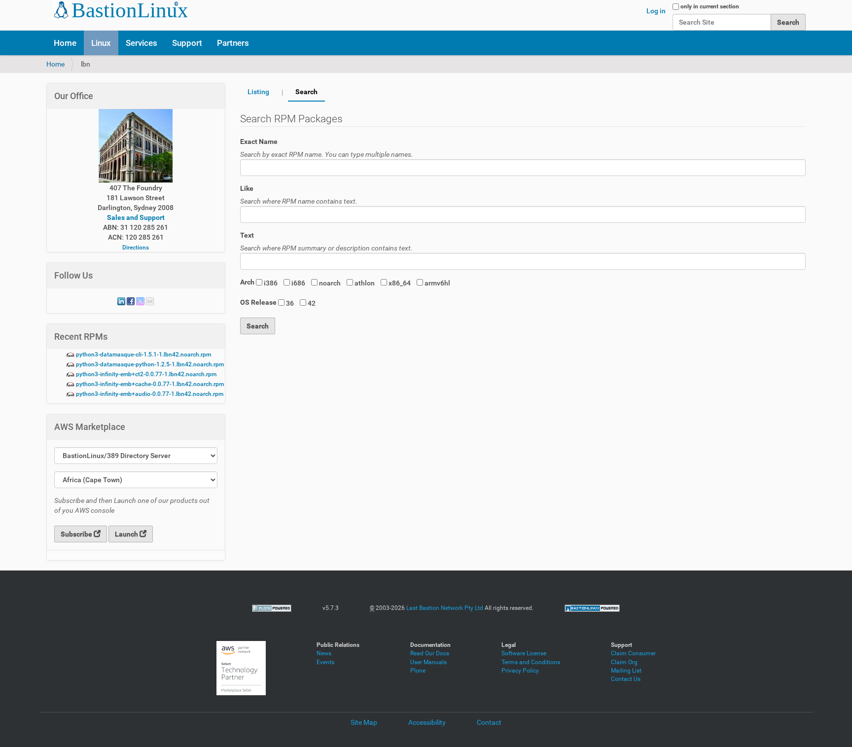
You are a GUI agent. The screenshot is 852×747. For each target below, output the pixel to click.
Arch (247, 282)
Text (247, 235)
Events (325, 662)
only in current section (709, 6)
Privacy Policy (520, 670)
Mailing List (626, 670)
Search (306, 92)
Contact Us (625, 679)
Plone (418, 670)
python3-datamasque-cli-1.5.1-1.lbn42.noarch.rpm (142, 354)
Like (246, 188)
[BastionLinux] (116, 10)
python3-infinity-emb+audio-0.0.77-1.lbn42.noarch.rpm (148, 394)
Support (187, 43)
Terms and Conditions (530, 662)
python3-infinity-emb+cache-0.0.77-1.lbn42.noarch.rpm (149, 384)
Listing (258, 92)
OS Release (258, 302)
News (324, 653)
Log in (656, 11)
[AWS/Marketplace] (241, 667)
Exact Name (259, 141)
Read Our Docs (429, 653)
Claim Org (624, 662)
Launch (127, 534)
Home (65, 43)
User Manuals (428, 662)
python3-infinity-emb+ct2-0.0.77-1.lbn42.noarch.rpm (145, 374)
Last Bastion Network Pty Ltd (444, 608)
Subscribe (77, 534)
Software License (523, 653)
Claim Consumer (633, 653)
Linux (101, 43)
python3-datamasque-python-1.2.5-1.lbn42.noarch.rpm (149, 364)
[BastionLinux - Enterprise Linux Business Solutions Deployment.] (592, 608)
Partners (233, 43)
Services (141, 43)
